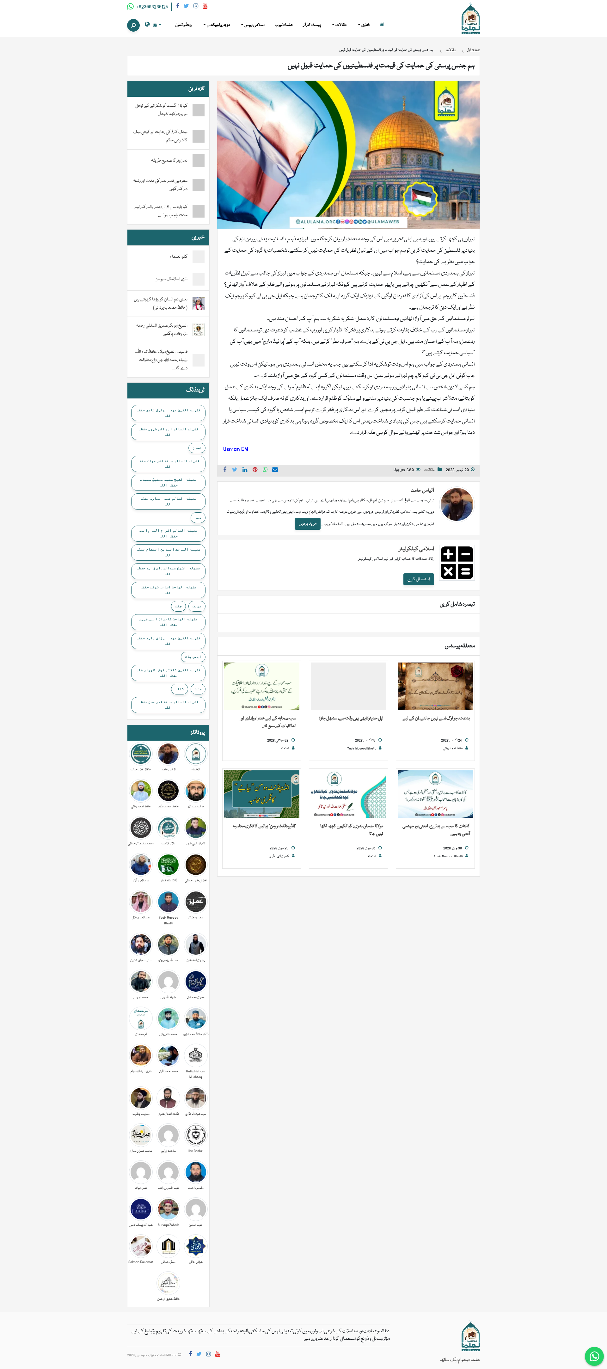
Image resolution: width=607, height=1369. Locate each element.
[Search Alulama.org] (133, 25)
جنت (178, 606)
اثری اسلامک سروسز (171, 279)
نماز (197, 447)
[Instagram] (195, 7)
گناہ (179, 689)
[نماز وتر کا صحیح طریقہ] (199, 160)
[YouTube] (205, 7)
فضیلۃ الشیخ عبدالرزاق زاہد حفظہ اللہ (168, 571)
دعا (198, 517)
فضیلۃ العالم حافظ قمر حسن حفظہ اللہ (168, 705)
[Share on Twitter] (235, 470)
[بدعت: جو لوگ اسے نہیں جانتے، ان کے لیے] (435, 686)
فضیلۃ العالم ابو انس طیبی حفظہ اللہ (168, 432)
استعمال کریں (419, 579)
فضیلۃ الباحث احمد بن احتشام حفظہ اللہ (168, 552)
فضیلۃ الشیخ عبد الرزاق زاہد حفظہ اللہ (168, 641)
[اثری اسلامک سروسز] (199, 279)
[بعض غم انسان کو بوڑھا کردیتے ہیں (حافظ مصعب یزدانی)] (199, 304)
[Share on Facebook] (225, 470)
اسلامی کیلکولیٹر (416, 549)
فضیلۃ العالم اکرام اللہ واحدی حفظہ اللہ (168, 533)
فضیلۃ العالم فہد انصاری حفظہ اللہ (168, 501)
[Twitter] (186, 7)
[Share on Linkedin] (245, 470)
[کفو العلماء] (199, 257)
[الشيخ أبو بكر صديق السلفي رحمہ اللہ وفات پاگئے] (199, 330)
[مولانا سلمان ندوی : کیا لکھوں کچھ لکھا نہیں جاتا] (348, 794)
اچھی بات (193, 656)
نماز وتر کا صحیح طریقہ (169, 160)
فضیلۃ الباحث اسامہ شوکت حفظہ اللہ (168, 590)
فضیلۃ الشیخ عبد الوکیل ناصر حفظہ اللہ (168, 413)
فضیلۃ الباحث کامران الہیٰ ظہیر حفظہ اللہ (168, 622)
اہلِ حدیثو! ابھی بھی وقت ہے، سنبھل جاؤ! (351, 718)
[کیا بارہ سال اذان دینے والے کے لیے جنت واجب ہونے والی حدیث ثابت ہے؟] (199, 211)
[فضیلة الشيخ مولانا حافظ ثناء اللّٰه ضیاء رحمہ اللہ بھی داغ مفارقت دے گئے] (199, 360)
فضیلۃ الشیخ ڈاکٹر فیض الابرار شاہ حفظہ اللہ (168, 673)
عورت (197, 606)
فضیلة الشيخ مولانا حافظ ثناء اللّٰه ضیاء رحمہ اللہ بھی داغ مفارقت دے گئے (160, 360)
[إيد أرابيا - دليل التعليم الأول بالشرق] (471, 1336)
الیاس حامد (422, 490)
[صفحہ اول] (382, 25)
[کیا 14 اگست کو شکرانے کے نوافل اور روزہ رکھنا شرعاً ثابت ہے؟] (199, 110)
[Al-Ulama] (471, 18)
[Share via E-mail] (275, 470)
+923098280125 (151, 6)
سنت (198, 689)
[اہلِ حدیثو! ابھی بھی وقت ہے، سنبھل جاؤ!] (348, 686)
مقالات (429, 470)
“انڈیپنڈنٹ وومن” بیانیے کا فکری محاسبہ (264, 826)
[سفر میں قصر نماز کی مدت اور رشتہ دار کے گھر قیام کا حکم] (199, 185)
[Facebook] (177, 7)
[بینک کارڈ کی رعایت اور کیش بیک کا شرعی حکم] (199, 136)
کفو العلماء (178, 256)
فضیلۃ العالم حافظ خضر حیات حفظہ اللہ (168, 464)
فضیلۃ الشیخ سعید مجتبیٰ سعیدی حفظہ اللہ (168, 482)
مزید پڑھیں (307, 523)
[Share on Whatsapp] (265, 470)
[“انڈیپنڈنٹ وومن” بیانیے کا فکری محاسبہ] (261, 794)
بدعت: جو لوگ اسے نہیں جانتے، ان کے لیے (436, 718)
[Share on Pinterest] (255, 470)
